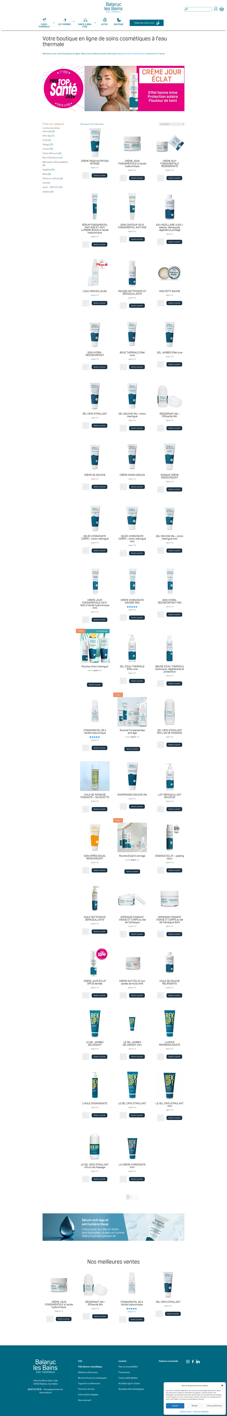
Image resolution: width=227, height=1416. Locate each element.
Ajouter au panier (99, 175)
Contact (122, 1361)
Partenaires (124, 1372)
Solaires (46, 191)
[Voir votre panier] (221, 9)
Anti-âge (47, 135)
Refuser (195, 1406)
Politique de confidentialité (201, 1411)
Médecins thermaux (88, 1372)
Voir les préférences (214, 1406)
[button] (222, 1385)
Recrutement (84, 1400)
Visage (46, 144)
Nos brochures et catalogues (92, 1377)
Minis (45, 174)
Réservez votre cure (144, 22)
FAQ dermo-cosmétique (90, 1366)
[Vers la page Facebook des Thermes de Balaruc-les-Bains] (193, 1362)
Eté (44, 182)
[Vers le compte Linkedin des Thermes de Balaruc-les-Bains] (198, 1362)
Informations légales (88, 1394)
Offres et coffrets (51, 178)
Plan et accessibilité (128, 1366)
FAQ (80, 1361)
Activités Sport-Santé (129, 1383)
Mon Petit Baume (51, 157)
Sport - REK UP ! (50, 187)
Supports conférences (89, 1383)
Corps (45, 148)
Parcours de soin (86, 1388)
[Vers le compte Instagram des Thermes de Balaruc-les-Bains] (188, 1362)
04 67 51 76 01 (34, 1389)
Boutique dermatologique (131, 1388)
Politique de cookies (186, 1411)
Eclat (45, 140)
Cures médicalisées (128, 1377)
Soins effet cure (50, 153)
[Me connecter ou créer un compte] (215, 10)
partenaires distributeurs (134, 53)
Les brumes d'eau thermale (51, 129)
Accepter (175, 1406)
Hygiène (47, 169)
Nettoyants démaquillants (55, 162)
